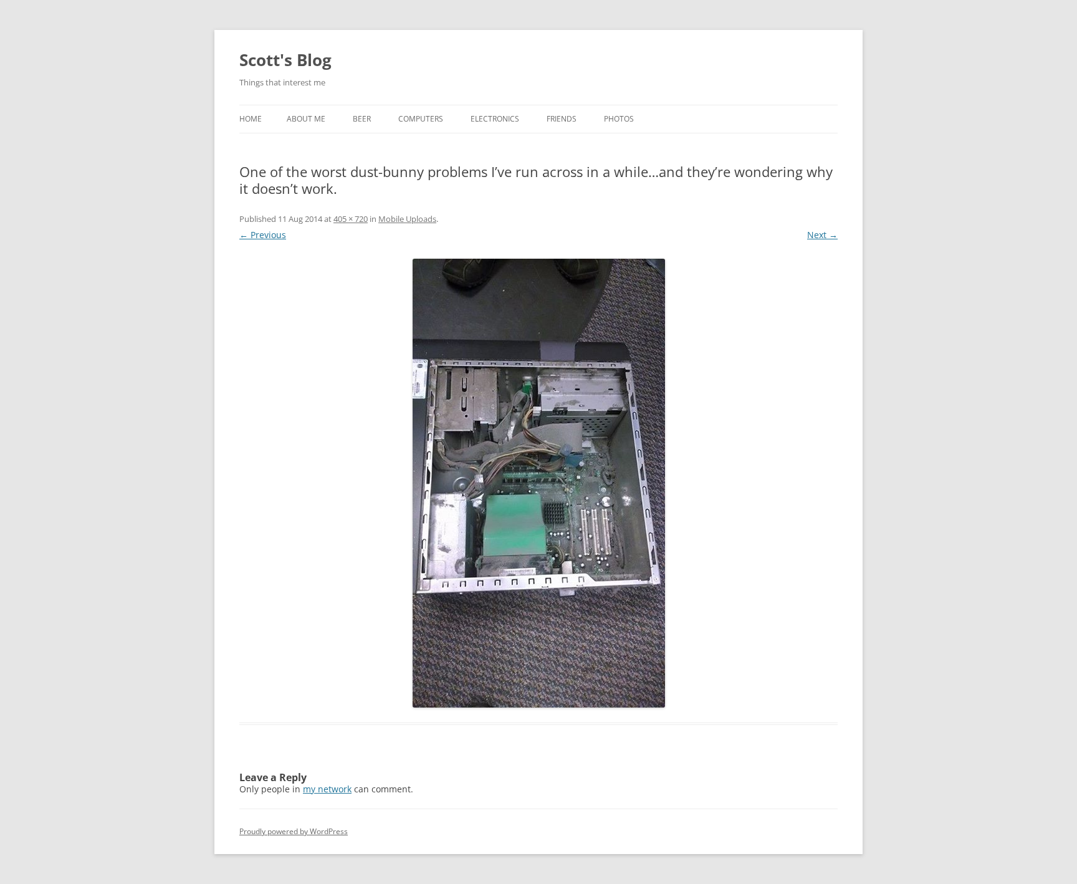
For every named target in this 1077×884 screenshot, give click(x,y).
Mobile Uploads (407, 218)
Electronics (495, 118)
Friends (562, 118)
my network (327, 789)
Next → (822, 235)
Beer (362, 118)
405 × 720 (350, 218)
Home (250, 118)
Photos (619, 118)
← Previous (262, 235)
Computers (420, 118)
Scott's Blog (285, 60)
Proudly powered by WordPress (293, 831)
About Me (306, 118)
